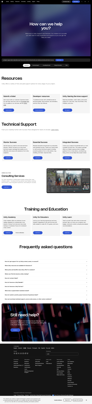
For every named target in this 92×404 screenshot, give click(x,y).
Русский (48, 348)
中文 (39, 348)
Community (23, 1)
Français (29, 348)
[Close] (86, 400)
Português (34, 348)
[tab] (26, 65)
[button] (66, 2)
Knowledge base (25, 101)
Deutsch (20, 348)
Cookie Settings (58, 400)
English (15, 348)
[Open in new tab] (22, 365)
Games (7, 1)
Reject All (67, 400)
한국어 (52, 348)
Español (43, 348)
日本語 (24, 348)
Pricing (38, 1)
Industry (12, 1)
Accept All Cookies (77, 400)
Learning (28, 1)
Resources (17, 1)
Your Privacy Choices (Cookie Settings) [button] (63, 395)
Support (33, 1)
